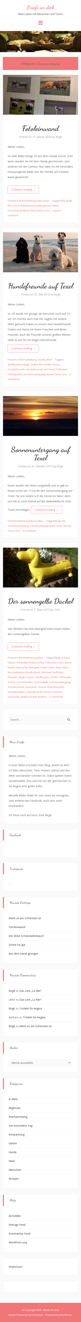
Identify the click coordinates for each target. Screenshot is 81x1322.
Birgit (59, 137)
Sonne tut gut (17, 944)
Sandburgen (42, 677)
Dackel (66, 657)
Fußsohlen (51, 662)
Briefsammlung (27, 200)
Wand (40, 210)
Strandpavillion (16, 692)
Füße (41, 662)
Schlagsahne (15, 374)
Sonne (11, 682)
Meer (56, 205)
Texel (33, 210)
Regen (22, 677)
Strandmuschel (55, 687)
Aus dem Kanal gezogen (23, 953)
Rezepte (14, 1178)
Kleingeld (34, 667)
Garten (13, 1143)
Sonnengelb (41, 682)
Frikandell (22, 662)
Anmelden (15, 1216)
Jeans (68, 662)
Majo (59, 667)
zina (47, 210)
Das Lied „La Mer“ (30, 991)
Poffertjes (61, 369)
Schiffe (54, 677)
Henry (56, 364)
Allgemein (15, 1108)
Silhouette (65, 677)
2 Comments (56, 696)
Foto (14, 205)
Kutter (43, 667)
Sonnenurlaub (16, 687)
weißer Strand (29, 696)
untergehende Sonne (38, 692)
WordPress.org (18, 1242)
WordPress (66, 1315)
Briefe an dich (40, 7)
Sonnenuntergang (18, 210)
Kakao (11, 667)
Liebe (52, 667)
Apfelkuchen (15, 364)
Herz (61, 662)
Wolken (42, 696)
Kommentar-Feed (19, 1233)
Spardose (31, 687)
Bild (63, 200)
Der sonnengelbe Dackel (40, 601)
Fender (48, 364)
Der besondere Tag (20, 1125)
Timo (57, 609)
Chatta (34, 364)
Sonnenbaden (24, 682)
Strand (49, 374)
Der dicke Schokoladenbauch (26, 936)
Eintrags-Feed (17, 1224)
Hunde (41, 359)
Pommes (13, 677)
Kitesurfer (22, 667)
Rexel (30, 677)
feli (9, 205)
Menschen (43, 200)
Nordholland (33, 672)
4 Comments (29, 530)
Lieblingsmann (43, 205)
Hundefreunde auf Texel (40, 285)
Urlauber (57, 692)
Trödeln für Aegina (30, 1008)
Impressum (15, 1266)
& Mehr (13, 1099)
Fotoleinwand (40, 128)
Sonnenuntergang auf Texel (40, 453)
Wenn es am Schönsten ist (25, 918)
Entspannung (16, 1134)
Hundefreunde (16, 369)
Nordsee (46, 672)
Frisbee (33, 662)
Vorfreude (14, 696)
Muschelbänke (16, 672)
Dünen (11, 662)
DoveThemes (35, 1315)
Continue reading (23, 189)
